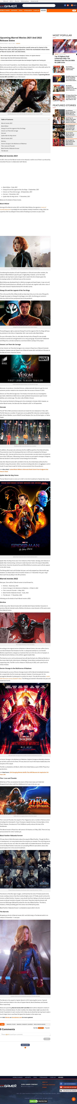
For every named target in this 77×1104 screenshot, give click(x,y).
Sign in (74, 5)
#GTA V (11, 1)
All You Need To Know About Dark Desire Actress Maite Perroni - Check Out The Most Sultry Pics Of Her (70, 142)
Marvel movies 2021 (6, 123)
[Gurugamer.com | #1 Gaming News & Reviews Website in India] (8, 6)
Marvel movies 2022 (6, 138)
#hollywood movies (39, 1024)
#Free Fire (17, 1)
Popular (47, 1028)
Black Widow (4, 126)
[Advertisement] (25, 24)
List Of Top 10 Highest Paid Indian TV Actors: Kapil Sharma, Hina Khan (71, 120)
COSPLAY (36, 10)
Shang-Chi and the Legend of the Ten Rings (13, 128)
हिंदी (74, 10)
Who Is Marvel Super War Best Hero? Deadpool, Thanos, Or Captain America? (20, 55)
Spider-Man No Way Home (8, 135)
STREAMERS (28, 10)
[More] (48, 10)
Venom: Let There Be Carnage (9, 131)
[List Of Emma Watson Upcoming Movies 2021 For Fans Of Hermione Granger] (59, 112)
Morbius (3, 141)
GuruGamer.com (17, 1017)
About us (44, 1082)
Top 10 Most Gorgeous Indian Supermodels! (70, 68)
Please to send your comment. (12, 1034)
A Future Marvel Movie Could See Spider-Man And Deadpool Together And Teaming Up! (23, 60)
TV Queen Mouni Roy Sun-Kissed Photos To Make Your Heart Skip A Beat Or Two (71, 97)
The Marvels (4, 151)
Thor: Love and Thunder (8, 146)
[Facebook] (65, 5)
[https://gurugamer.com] (8, 1085)
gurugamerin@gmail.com (28, 1086)
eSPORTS (14, 10)
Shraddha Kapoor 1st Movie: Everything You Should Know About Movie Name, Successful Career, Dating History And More (71, 78)
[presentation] (5, 1024)
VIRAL (20, 10)
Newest (41, 1028)
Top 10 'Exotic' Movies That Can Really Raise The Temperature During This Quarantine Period (70, 135)
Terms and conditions (48, 1084)
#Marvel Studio (11, 1024)
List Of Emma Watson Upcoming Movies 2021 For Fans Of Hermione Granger (70, 113)
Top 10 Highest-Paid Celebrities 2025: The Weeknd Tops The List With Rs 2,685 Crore (65, 59)
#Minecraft (5, 1)
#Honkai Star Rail (34, 1)
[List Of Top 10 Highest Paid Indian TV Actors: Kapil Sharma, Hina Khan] (59, 120)
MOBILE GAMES (17, 1077)
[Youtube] (68, 5)
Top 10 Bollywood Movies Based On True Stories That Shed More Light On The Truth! (71, 127)
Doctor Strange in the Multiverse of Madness (13, 143)
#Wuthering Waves (25, 1)
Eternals (3, 133)
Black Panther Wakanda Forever (10, 148)
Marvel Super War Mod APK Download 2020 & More (14, 58)
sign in (7, 1034)
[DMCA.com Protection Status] (38, 1102)
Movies (18, 43)
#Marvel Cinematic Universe (25, 1024)
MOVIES (43, 10)
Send (46, 1039)
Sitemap (44, 1087)
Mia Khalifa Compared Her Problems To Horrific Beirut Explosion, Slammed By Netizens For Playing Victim (71, 88)
